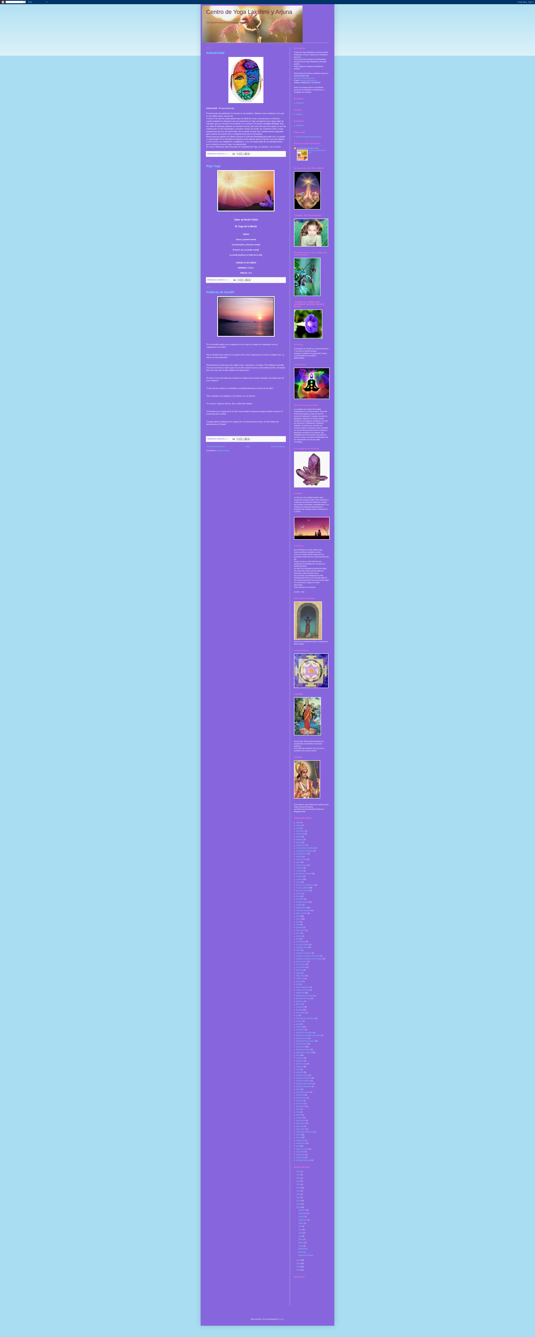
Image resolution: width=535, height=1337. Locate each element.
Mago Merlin (301, 976)
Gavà (298, 925)
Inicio (248, 447)
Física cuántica (301, 913)
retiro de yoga (301, 1064)
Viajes (298, 1135)
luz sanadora (301, 967)
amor (298, 828)
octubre (301, 1217)
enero (300, 1246)
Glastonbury (300, 930)
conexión (299, 871)
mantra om (300, 979)
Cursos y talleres (302, 888)
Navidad (299, 1010)
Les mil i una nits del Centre (308, 148)
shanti (298, 1089)
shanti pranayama (303, 1092)
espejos (299, 905)
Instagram (300, 125)
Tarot (298, 1112)
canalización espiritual (304, 851)
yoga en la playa (302, 1149)
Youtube (299, 114)
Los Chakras (301, 964)
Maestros (299, 970)
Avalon (298, 837)
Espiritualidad (301, 908)
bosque (299, 842)
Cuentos (299, 879)
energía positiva (302, 902)
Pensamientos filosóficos (305, 1018)
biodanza (299, 839)
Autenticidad (215, 53)
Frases (298, 919)
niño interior (300, 1013)
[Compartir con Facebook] (246, 153)
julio (300, 1226)
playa (298, 1024)
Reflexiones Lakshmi (304, 1052)
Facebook (300, 103)
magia (298, 973)
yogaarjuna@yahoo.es (308, 80)
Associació (300, 834)
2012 (298, 1207)
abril (300, 1236)
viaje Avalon (300, 1121)
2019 (298, 1191)
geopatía (299, 927)
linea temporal (301, 962)
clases (298, 862)
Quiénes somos (302, 1038)
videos (298, 1138)
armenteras (300, 831)
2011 (298, 1260)
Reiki (298, 1055)
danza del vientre (302, 891)
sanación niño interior (304, 1084)
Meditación (300, 993)
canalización (301, 845)
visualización (301, 1143)
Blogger (281, 1319)
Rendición (300, 1061)
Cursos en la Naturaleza (305, 885)
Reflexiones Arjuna (303, 1050)
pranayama (300, 1030)
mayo (300, 1233)
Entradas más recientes (216, 447)
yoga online (300, 1155)
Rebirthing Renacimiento (305, 1041)
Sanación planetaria (303, 1086)
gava (298, 922)
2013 (298, 1204)
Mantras (299, 981)
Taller (298, 1109)
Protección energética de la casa (308, 1035)
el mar (298, 896)
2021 (298, 1184)
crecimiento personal (304, 874)
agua (298, 822)
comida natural (301, 865)
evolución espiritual (303, 910)
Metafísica (300, 1001)
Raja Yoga (213, 166)
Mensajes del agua (303, 998)
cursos (298, 882)
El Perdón (300, 899)
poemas (299, 1027)
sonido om (300, 1104)
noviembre (302, 1213)
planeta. (299, 1021)
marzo (301, 1239)
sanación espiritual (303, 1081)
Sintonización (301, 1098)
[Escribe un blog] (240, 153)
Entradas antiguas (278, 447)
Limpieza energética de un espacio (309, 959)
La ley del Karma (302, 945)
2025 (298, 1171)
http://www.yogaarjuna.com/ (304, 78)
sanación (299, 1072)
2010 (298, 1263)
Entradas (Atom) (223, 451)
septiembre (302, 1220)
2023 (298, 1178)
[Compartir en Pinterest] (248, 153)
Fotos (298, 916)
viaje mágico (301, 1129)
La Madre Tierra (302, 947)
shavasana (300, 1095)
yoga (298, 1146)
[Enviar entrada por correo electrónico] (233, 154)
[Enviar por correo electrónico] (238, 153)
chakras (299, 857)
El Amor (299, 893)
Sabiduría (299, 1067)
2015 (298, 1197)
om (297, 1015)
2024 (298, 1175)
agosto (301, 1223)
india (298, 939)
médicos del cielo (302, 990)
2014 (298, 1201)
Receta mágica (301, 1044)
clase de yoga (301, 859)
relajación (300, 1058)
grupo (298, 933)
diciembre (302, 1210)
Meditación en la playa (304, 996)
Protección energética (304, 1033)
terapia (298, 1115)
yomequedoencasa (303, 1160)
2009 (298, 1267)
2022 (298, 1181)
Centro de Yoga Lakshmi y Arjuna (249, 12)
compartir (299, 868)
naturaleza (300, 1007)
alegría (298, 825)
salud (298, 1069)
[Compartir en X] (243, 153)
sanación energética (304, 1078)
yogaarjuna (300, 1157)
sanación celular (302, 1075)
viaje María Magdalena (304, 1132)
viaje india (300, 1126)
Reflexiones (300, 1047)
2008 (298, 1270)
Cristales (299, 876)
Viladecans (300, 1140)
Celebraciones (301, 854)
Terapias (299, 1118)
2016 (298, 1194)
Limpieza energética (304, 953)
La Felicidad (300, 942)
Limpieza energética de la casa (308, 956)
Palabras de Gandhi (220, 292)
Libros (298, 950)
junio (300, 1230)
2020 (298, 1188)
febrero (301, 1243)
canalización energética (305, 848)
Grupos (299, 936)
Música (298, 1004)
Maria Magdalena (302, 987)
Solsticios (299, 1101)
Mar (297, 984)
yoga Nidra (300, 1152)
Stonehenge (300, 1106)
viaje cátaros (301, 1123)
